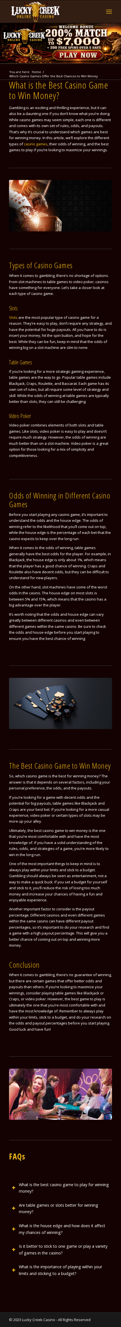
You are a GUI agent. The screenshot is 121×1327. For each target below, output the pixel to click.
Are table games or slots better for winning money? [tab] (58, 1208)
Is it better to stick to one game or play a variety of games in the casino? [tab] (63, 1250)
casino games (36, 143)
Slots (13, 317)
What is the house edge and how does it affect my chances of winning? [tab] (62, 1229)
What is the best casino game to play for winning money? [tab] (64, 1188)
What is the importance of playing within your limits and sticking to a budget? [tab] (60, 1270)
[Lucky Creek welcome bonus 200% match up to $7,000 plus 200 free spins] (60, 43)
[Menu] (109, 11)
